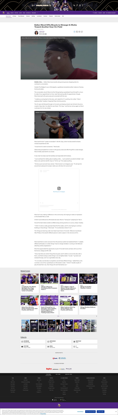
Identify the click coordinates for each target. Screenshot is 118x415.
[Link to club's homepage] (3, 12)
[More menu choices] (37, 12)
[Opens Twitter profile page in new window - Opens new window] (42, 34)
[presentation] (96, 316)
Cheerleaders (104, 390)
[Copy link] (82, 32)
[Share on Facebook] (74, 32)
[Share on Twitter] (77, 32)
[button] (59, 57)
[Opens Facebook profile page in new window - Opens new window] (40, 34)
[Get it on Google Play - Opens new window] (63, 400)
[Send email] (79, 32)
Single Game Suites (77, 390)
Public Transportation (64, 390)
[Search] (93, 13)
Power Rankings (25, 390)
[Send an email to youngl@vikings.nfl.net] (46, 34)
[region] (59, 411)
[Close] (116, 411)
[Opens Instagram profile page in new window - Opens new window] (44, 34)
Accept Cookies (101, 411)
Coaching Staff (12, 390)
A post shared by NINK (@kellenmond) (59, 209)
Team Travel (51, 390)
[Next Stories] (95, 326)
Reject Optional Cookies (90, 411)
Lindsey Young (41, 31)
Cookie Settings (80, 411)
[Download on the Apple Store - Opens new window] (55, 400)
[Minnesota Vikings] (59, 405)
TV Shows (39, 390)
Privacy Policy (43, 413)
